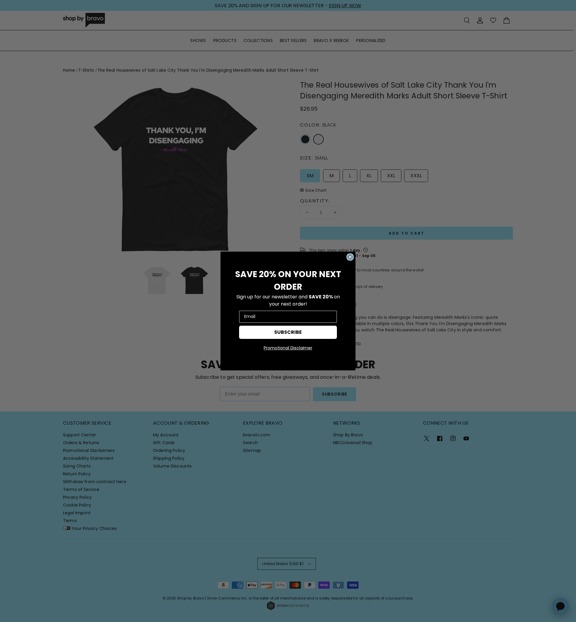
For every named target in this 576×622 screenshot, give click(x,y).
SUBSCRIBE (288, 332)
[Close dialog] (350, 257)
